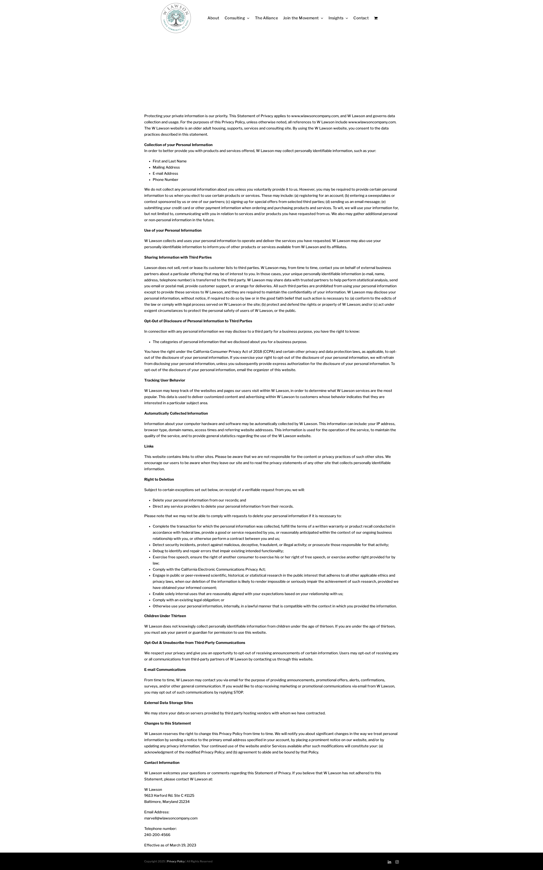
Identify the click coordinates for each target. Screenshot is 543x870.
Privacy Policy (176, 861)
